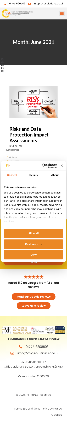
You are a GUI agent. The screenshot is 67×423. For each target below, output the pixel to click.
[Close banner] (62, 165)
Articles (13, 156)
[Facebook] (2, 68)
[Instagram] (2, 70)
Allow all (33, 233)
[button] (62, 13)
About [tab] (55, 175)
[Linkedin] (2, 59)
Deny (33, 254)
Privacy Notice (52, 409)
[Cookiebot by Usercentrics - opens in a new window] (43, 165)
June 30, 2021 (16, 146)
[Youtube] (2, 62)
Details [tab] (33, 175)
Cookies (56, 415)
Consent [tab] (12, 175)
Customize (31, 244)
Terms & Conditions (27, 409)
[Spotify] (2, 65)
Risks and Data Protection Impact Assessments (29, 134)
